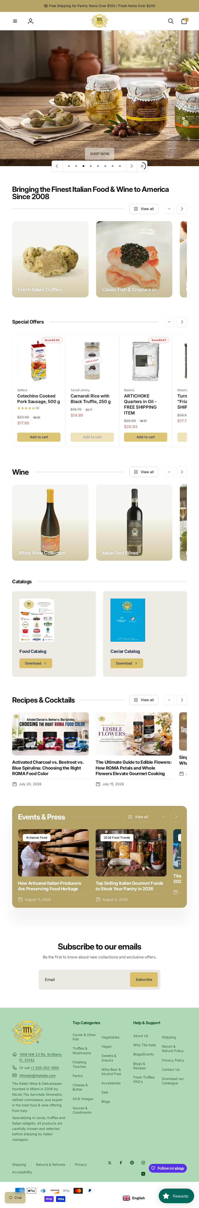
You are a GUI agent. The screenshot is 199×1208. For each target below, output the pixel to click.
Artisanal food (36, 837)
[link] (99, 154)
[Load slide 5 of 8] (98, 166)
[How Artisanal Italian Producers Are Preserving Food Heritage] (53, 852)
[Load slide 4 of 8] (90, 166)
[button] (15, 21)
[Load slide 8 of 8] (120, 166)
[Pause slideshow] (142, 166)
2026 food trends (117, 837)
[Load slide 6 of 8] (105, 166)
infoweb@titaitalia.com (37, 1075)
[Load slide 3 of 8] (83, 166)
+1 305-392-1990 (45, 1068)
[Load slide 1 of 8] (69, 166)
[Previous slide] (57, 166)
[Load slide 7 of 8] (112, 166)
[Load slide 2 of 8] (76, 166)
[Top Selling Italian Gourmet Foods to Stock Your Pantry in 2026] (131, 852)
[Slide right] (182, 209)
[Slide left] (169, 209)
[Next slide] (131, 166)
